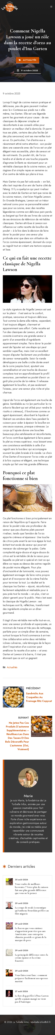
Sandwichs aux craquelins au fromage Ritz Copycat (39, 697)
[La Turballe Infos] (9, 6)
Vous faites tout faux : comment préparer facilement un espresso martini (31, 978)
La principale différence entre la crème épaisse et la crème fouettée (31, 957)
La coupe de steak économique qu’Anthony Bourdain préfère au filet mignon (32, 910)
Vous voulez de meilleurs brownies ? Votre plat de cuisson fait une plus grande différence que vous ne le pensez (31, 888)
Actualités (12, 667)
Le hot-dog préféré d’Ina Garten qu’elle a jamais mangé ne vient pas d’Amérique (32, 998)
